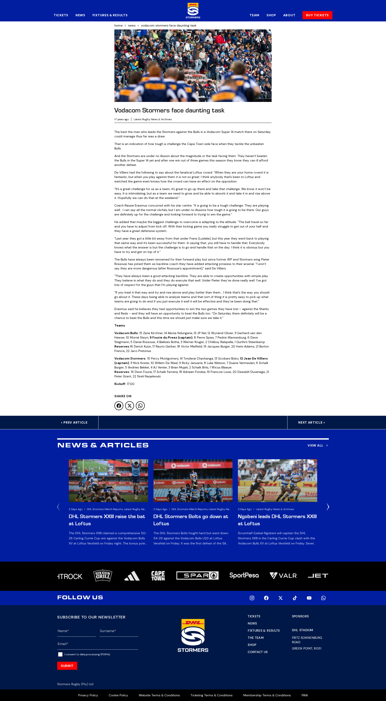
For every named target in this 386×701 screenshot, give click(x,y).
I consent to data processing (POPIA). (87, 654)
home (118, 25)
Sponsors (300, 616)
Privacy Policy (88, 695)
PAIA (305, 695)
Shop (271, 15)
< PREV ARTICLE (74, 422)
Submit (67, 666)
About (289, 15)
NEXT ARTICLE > (311, 422)
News (80, 15)
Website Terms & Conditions (159, 695)
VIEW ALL (315, 445)
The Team (256, 638)
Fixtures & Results (110, 15)
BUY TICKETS (317, 15)
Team (254, 15)
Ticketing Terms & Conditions (212, 695)
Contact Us (258, 652)
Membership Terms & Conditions (267, 695)
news (132, 25)
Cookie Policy (118, 695)
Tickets (61, 15)
